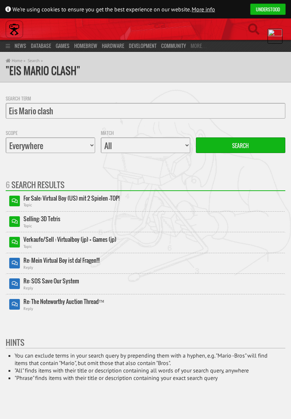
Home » (18, 60)
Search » (35, 60)
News (20, 45)
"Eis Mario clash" (43, 70)
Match (107, 132)
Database (41, 45)
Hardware (113, 45)
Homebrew (85, 45)
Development (143, 45)
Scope (11, 132)
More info (203, 9)
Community (173, 45)
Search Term (18, 98)
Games (63, 45)
